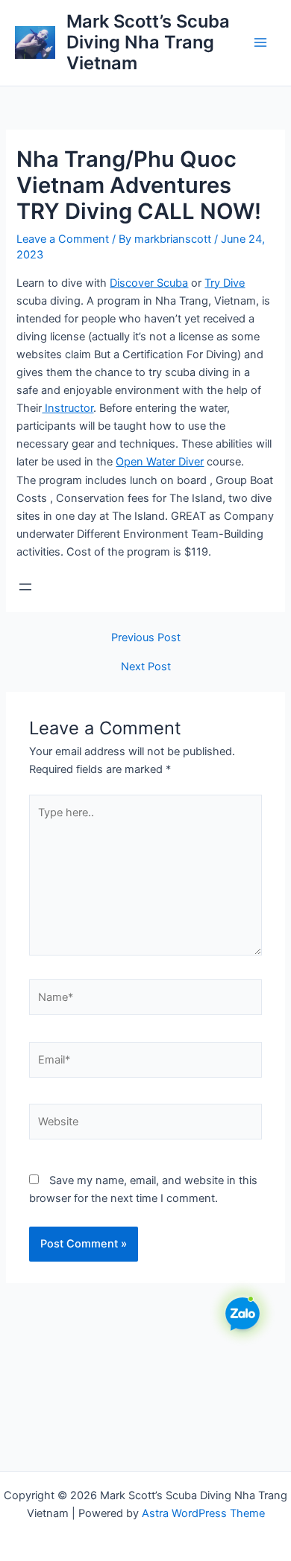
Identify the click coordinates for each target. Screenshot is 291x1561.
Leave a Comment (62, 239)
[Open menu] (25, 587)
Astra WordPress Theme (203, 1513)
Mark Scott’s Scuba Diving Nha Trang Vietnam (148, 42)
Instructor (67, 408)
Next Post (146, 667)
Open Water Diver (160, 461)
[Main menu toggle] (260, 42)
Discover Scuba (149, 283)
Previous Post (146, 637)
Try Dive (224, 283)
